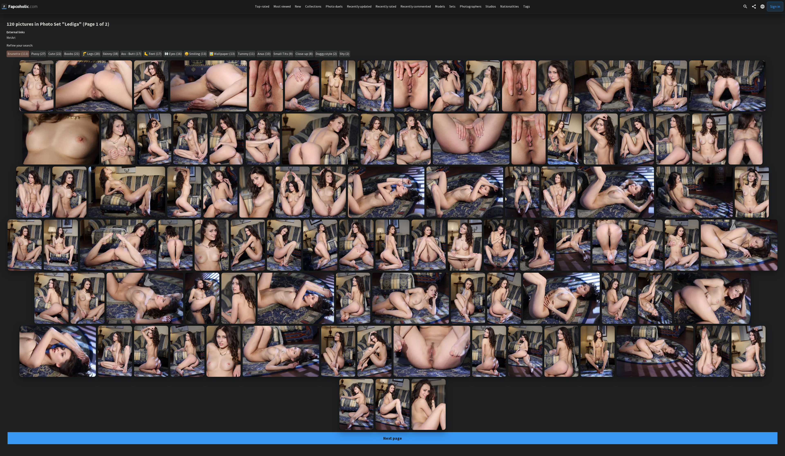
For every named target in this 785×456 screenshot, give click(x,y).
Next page (392, 438)
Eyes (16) (175, 54)
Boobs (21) (71, 54)
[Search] (745, 6)
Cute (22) (54, 54)
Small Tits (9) (283, 54)
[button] (762, 6)
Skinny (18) (110, 54)
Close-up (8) (304, 54)
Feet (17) (155, 54)
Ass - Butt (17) (131, 54)
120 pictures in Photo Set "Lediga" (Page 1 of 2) (58, 24)
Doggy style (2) (326, 54)
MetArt (11, 38)
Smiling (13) (197, 54)
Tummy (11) (246, 54)
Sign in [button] (775, 6)
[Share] (754, 6)
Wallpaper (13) (224, 54)
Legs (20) (93, 54)
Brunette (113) (18, 54)
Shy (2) (344, 54)
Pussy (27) (38, 54)
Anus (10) (264, 54)
